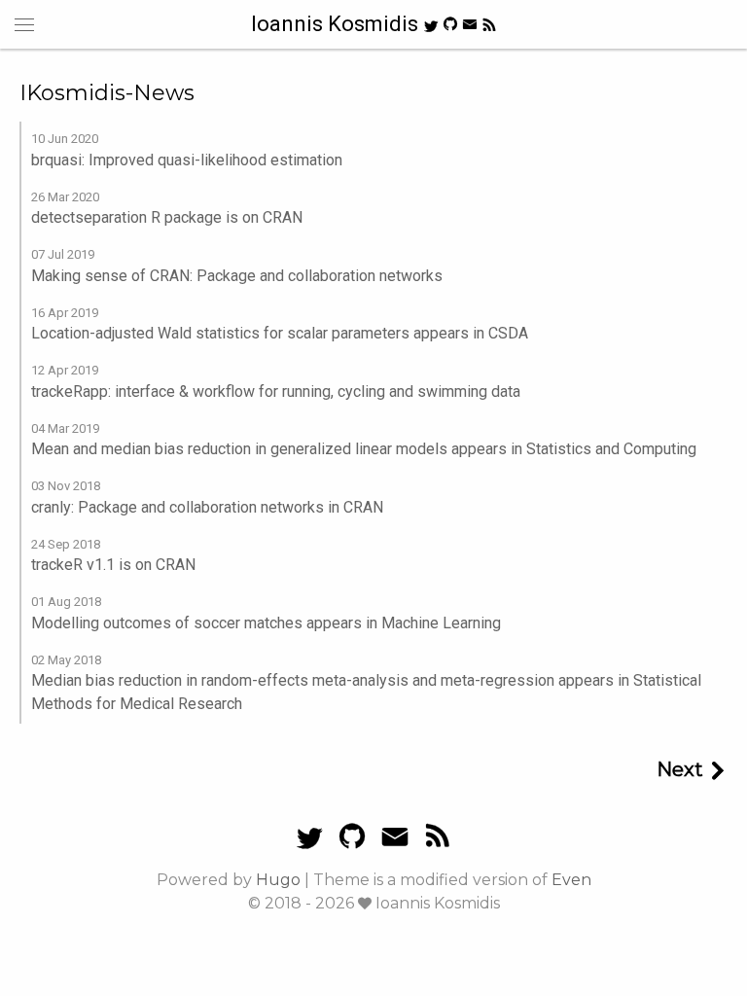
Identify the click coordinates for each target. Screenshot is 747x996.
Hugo (278, 880)
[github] (450, 22)
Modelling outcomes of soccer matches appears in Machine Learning (266, 623)
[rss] (489, 25)
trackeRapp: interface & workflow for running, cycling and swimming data (275, 391)
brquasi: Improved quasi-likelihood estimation (186, 160)
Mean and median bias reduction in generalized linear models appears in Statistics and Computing (363, 449)
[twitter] (431, 25)
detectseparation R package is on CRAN (166, 217)
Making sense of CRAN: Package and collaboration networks (237, 276)
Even (571, 880)
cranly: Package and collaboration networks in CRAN (207, 507)
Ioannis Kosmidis (337, 24)
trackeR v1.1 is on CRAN (113, 564)
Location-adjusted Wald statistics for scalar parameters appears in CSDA (279, 333)
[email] (470, 23)
